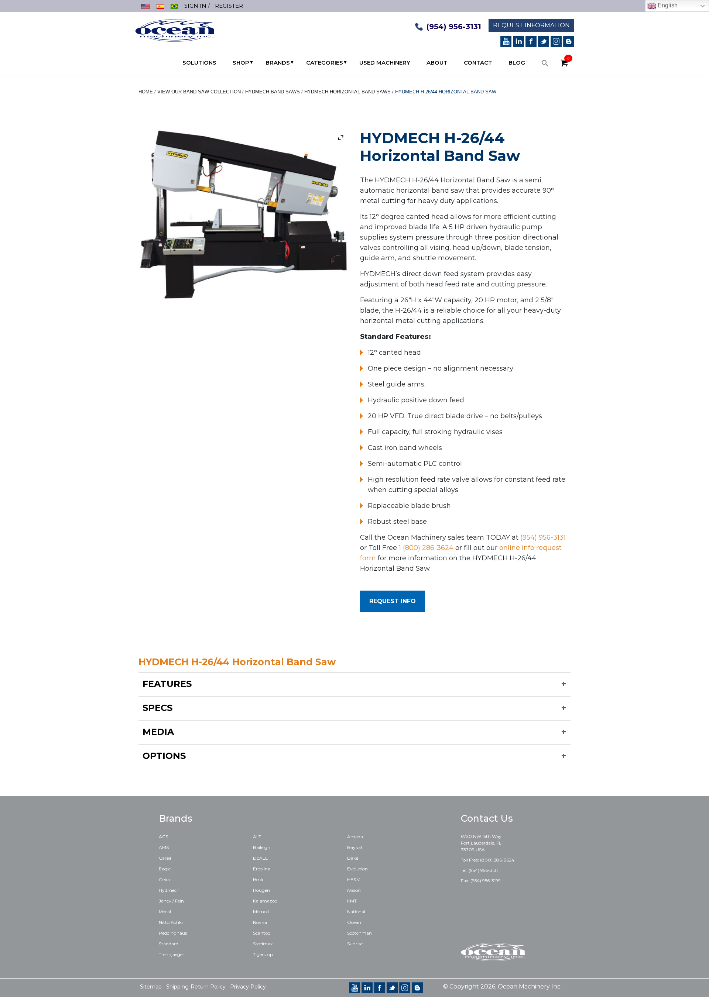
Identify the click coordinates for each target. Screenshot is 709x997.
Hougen (261, 890)
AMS (164, 847)
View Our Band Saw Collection (199, 91)
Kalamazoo (265, 901)
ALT (257, 836)
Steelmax (263, 943)
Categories (324, 62)
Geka (164, 879)
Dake (352, 858)
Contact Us (487, 818)
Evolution (357, 868)
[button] (545, 65)
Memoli (261, 911)
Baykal (354, 847)
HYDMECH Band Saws (272, 91)
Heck (258, 879)
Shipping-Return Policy (196, 986)
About (437, 62)
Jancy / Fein (171, 901)
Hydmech (169, 890)
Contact (478, 62)
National (356, 911)
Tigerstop (263, 954)
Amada (355, 836)
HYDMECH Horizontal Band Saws (347, 91)
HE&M (353, 879)
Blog (516, 62)
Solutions (199, 62)
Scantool (262, 933)
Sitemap (151, 986)
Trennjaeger (171, 954)
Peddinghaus (173, 933)
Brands (278, 62)
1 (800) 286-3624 (426, 548)
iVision (354, 890)
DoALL (260, 858)
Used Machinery (384, 62)
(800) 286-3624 (497, 860)
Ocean (354, 922)
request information (531, 25)
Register (229, 5)
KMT (352, 901)
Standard (168, 943)
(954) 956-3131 (454, 26)
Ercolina (261, 868)
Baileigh (261, 847)
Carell (165, 858)
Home (145, 91)
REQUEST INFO (392, 601)
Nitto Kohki (171, 922)
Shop (241, 62)
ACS (163, 836)
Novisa (260, 922)
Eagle (165, 868)
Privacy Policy (248, 986)
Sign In (195, 5)
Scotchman (359, 933)
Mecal (165, 911)
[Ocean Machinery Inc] (175, 29)
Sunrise (355, 943)
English (667, 5)
